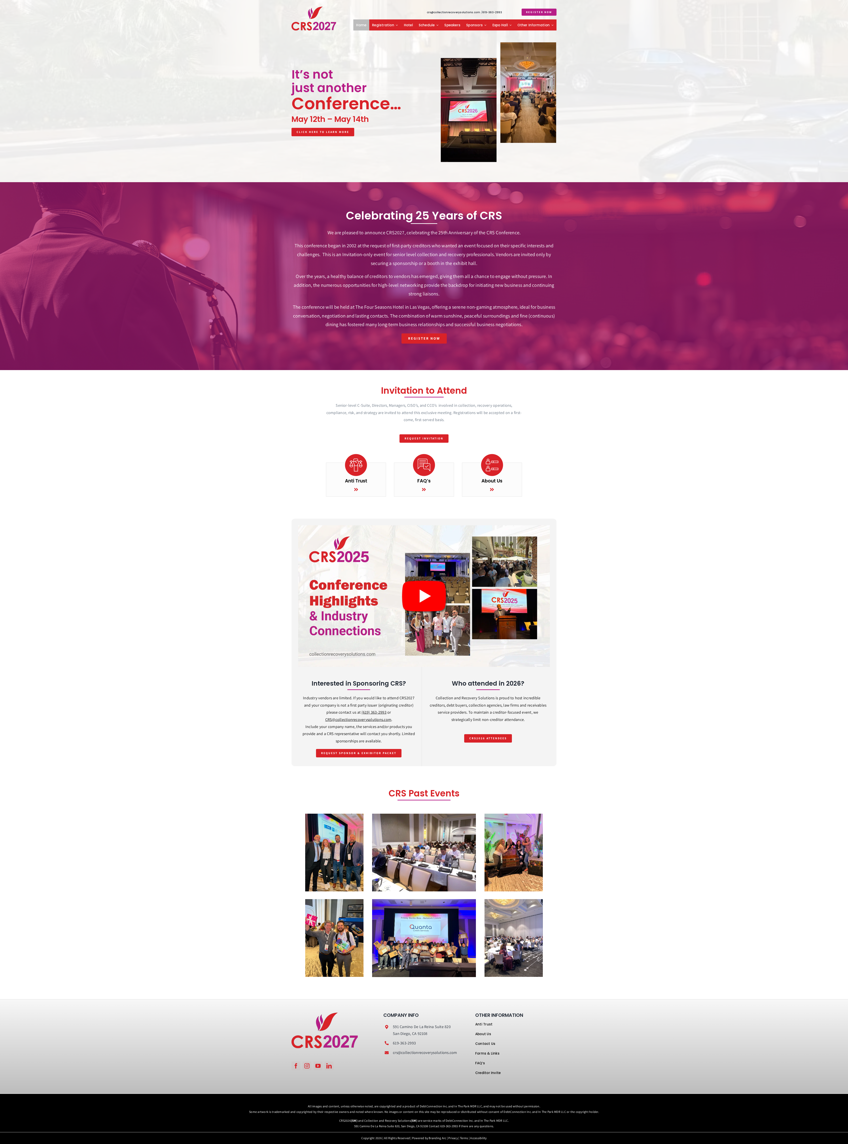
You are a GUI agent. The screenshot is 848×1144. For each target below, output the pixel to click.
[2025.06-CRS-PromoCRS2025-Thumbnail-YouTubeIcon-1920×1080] (424, 527)
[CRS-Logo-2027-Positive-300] (314, 8)
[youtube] (318, 1065)
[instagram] (307, 1065)
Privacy (453, 1138)
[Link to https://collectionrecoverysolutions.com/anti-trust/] (356, 489)
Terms (464, 1138)
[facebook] (296, 1065)
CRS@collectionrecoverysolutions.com (358, 719)
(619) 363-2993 (374, 712)
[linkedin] (329, 1065)
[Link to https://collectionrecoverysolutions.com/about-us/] (492, 489)
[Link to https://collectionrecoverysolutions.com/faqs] (424, 489)
